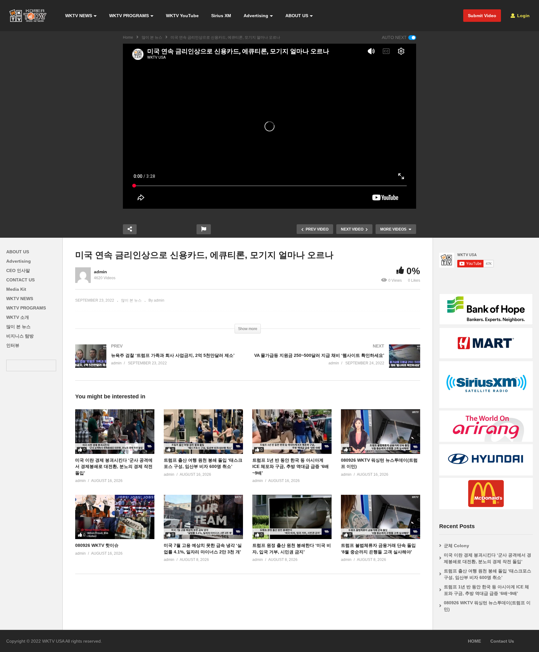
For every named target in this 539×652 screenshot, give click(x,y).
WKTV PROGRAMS (129, 15)
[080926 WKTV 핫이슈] (114, 517)
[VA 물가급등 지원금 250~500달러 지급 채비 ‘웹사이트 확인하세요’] (337, 362)
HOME (474, 641)
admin (100, 271)
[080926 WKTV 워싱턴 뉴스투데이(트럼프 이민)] (380, 431)
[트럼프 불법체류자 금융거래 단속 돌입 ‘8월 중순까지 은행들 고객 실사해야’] (380, 517)
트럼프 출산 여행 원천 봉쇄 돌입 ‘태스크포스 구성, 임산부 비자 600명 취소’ (487, 574)
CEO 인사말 (18, 270)
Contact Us (502, 641)
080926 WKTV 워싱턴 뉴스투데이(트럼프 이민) (487, 606)
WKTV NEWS (78, 15)
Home (128, 37)
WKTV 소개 (17, 317)
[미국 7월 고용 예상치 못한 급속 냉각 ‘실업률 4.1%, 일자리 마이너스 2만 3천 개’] (203, 517)
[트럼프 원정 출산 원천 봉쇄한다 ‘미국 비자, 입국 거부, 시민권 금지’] (292, 517)
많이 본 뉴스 (152, 37)
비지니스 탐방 (20, 335)
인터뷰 (12, 345)
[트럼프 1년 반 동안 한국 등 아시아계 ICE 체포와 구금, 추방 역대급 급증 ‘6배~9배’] (292, 431)
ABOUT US (296, 15)
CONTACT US (20, 279)
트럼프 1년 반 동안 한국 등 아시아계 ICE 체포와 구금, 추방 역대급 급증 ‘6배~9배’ (290, 466)
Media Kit (16, 289)
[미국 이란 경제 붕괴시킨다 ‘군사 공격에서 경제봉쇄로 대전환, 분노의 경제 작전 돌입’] (114, 431)
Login (523, 15)
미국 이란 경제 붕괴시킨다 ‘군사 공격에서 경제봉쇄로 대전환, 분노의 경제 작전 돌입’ (114, 466)
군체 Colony (456, 545)
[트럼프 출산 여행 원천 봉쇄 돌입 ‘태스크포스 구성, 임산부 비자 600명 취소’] (203, 431)
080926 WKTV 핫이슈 (97, 545)
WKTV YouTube (182, 15)
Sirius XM (221, 15)
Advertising (256, 15)
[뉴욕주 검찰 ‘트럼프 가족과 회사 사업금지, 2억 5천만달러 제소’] (158, 362)
